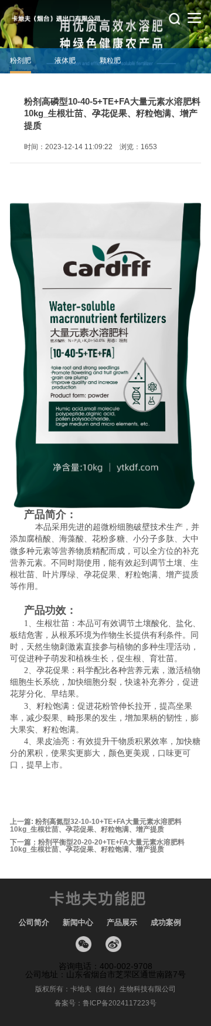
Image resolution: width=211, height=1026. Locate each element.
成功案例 (166, 922)
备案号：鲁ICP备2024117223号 (105, 1003)
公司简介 (34, 922)
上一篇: (96, 825)
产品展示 (122, 922)
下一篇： (97, 846)
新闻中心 (78, 922)
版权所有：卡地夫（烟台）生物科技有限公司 (105, 989)
